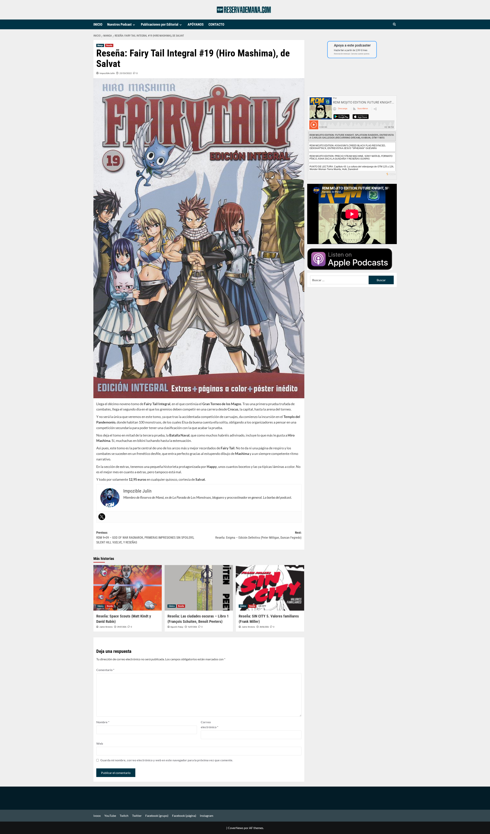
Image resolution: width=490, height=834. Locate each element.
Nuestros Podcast (119, 24)
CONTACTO (216, 24)
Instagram (206, 815)
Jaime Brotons (106, 627)
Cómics (100, 606)
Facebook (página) (184, 815)
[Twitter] (101, 516)
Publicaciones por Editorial (159, 24)
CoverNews (235, 828)
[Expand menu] (134, 24)
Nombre (102, 722)
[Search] (394, 24)
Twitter (137, 815)
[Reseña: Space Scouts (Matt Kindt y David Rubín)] (127, 588)
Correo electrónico (209, 724)
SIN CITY (262, 606)
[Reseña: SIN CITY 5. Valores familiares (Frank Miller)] (270, 588)
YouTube (110, 815)
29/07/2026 (121, 627)
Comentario (105, 670)
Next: (258, 535)
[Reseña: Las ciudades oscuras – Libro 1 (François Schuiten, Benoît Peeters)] (199, 588)
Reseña (109, 45)
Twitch (124, 815)
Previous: (145, 537)
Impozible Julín (107, 73)
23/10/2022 (125, 73)
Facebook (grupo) (156, 815)
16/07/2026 (192, 627)
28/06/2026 (264, 627)
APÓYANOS (196, 24)
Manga (100, 45)
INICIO (97, 24)
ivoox (97, 815)
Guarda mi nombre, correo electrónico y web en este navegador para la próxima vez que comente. (166, 760)
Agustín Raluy (176, 627)
